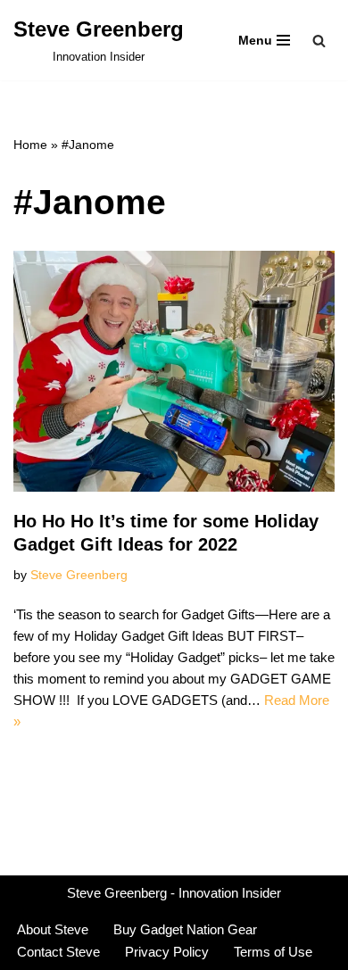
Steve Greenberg (79, 575)
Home (30, 144)
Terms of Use (273, 951)
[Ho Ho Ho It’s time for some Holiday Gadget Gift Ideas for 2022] (174, 371)
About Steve (52, 929)
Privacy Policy (167, 951)
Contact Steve (58, 951)
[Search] (319, 40)
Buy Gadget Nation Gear (185, 929)
